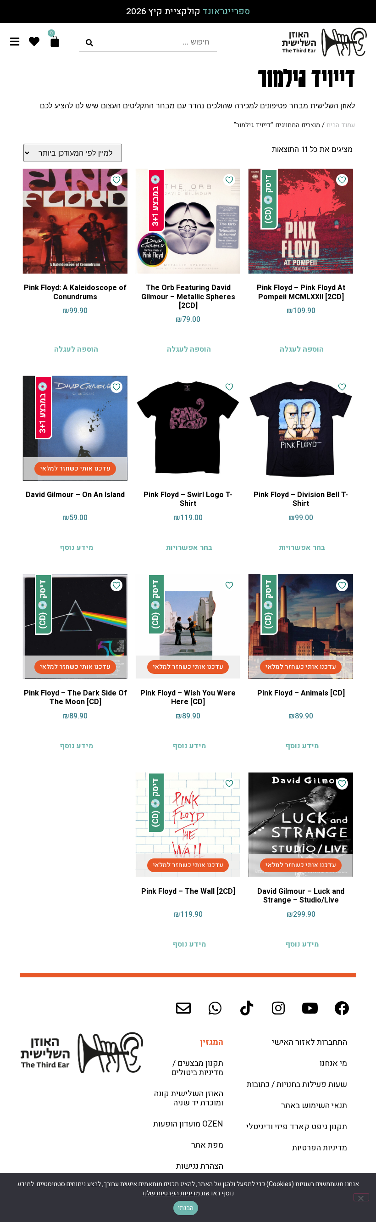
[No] (361, 1197)
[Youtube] (310, 1008)
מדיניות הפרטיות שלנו (171, 1193)
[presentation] (148, 42)
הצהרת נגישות (199, 1166)
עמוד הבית (340, 125)
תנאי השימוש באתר (314, 1105)
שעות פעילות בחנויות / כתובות (297, 1084)
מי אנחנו (333, 1063)
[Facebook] (341, 1008)
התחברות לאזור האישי (309, 1042)
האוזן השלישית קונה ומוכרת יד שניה (188, 1098)
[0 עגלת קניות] (55, 41)
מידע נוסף (76, 547)
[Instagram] (278, 1008)
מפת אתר (207, 1145)
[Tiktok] (246, 1008)
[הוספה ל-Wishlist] (342, 180)
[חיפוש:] (148, 42)
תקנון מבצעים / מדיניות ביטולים (197, 1068)
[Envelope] (183, 1008)
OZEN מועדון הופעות (188, 1124)
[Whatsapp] (215, 1008)
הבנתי (186, 1208)
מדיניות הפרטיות (319, 1148)
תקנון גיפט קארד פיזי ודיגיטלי (296, 1127)
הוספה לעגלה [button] (302, 349)
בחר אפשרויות (302, 547)
